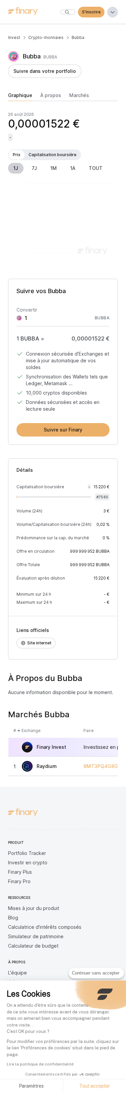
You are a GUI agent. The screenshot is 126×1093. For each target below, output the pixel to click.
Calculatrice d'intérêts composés (44, 927)
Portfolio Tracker (27, 853)
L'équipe (17, 972)
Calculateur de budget (33, 946)
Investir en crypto (27, 862)
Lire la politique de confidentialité (40, 1064)
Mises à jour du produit (33, 908)
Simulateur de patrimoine (36, 936)
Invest (14, 37)
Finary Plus (20, 872)
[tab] (20, 97)
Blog (13, 917)
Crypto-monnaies (46, 37)
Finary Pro (19, 881)
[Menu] (112, 12)
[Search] (67, 12)
